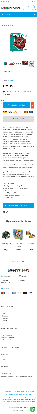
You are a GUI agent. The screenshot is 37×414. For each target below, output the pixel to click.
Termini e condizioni (8, 337)
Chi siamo (5, 316)
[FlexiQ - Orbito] (18, 55)
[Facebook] (32, 1)
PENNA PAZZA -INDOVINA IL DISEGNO (18, 245)
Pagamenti (5, 354)
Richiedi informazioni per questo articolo (15, 205)
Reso (3, 359)
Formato (2, 100)
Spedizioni (5, 357)
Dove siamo (5, 318)
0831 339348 (6, 1)
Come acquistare (7, 335)
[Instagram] (34, 1)
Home (4, 313)
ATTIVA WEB (24, 407)
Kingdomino (31, 243)
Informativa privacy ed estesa (10, 340)
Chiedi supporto (19, 118)
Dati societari (31, 391)
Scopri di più (6, 94)
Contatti (4, 320)
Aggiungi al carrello (18, 105)
